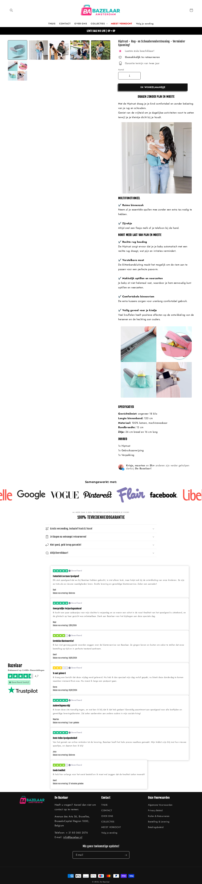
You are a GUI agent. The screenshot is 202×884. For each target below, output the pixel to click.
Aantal (121, 69)
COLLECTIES (107, 821)
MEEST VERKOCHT (111, 827)
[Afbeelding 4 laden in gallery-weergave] (79, 50)
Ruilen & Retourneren (158, 816)
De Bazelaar (105, 882)
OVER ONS (107, 816)
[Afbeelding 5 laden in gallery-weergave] (100, 50)
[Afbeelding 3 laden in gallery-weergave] (59, 50)
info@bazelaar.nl (72, 837)
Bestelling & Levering (158, 821)
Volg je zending (109, 832)
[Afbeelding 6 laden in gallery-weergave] (17, 71)
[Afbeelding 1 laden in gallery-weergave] (17, 50)
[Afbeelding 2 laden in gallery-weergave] (38, 50)
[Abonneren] (125, 855)
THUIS (104, 805)
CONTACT (106, 810)
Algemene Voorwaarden (160, 805)
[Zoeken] (11, 10)
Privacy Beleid (155, 810)
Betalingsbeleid (156, 827)
